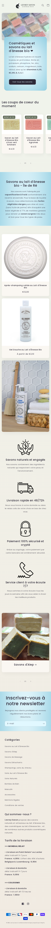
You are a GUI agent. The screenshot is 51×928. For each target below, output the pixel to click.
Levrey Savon (14, 922)
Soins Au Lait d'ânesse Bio (16, 773)
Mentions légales (12, 800)
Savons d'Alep (24, 664)
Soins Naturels (11, 778)
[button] (3, 5)
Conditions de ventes (14, 805)
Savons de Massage (13, 757)
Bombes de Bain (12, 784)
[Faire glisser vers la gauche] (20, 163)
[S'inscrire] (43, 723)
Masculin (9, 789)
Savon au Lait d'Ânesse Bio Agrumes (33, 140)
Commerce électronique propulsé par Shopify (31, 922)
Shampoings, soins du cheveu (18, 768)
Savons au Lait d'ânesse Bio (17, 746)
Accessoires (10, 794)
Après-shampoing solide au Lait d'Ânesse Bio (25, 286)
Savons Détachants (13, 762)
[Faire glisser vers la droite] (30, 163)
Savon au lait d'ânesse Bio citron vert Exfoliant (11, 141)
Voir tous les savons (22, 82)
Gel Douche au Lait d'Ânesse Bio (25, 350)
